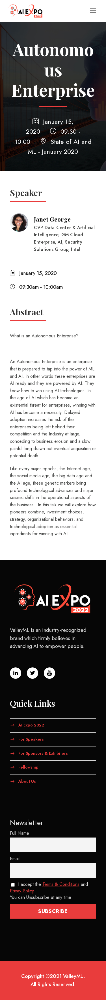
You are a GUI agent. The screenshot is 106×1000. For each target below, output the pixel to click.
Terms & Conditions (60, 884)
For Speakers (31, 739)
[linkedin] (15, 673)
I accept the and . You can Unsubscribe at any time (49, 891)
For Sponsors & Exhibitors (43, 753)
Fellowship (28, 767)
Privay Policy (22, 891)
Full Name (19, 833)
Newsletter (26, 822)
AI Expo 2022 (31, 725)
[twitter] (32, 673)
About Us (27, 781)
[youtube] (49, 673)
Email (15, 858)
